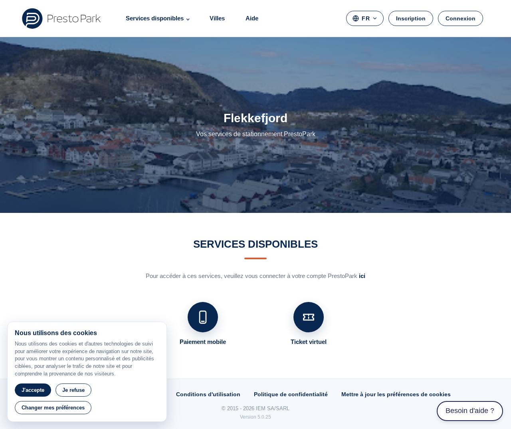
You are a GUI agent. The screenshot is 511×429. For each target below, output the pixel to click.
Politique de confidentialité (291, 394)
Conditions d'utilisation (208, 394)
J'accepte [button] (33, 390)
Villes (217, 18)
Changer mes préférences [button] (53, 408)
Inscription (411, 18)
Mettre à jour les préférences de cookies (396, 394)
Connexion (460, 18)
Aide (252, 18)
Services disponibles (155, 18)
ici (362, 275)
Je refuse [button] (73, 390)
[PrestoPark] (61, 18)
